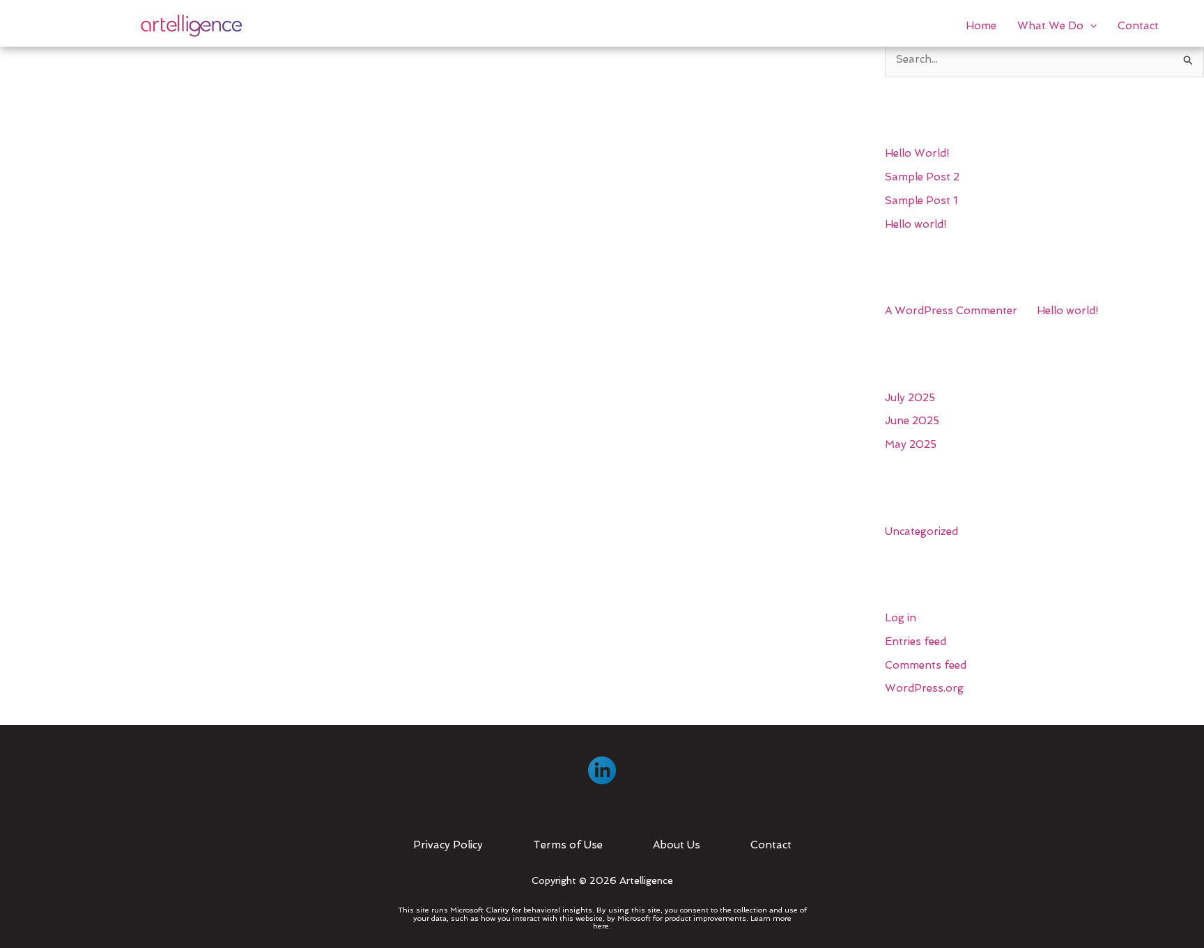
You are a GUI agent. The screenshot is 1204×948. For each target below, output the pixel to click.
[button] (1090, 26)
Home (981, 26)
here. (602, 926)
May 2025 (910, 444)
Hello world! (915, 224)
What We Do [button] (1050, 26)
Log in (900, 618)
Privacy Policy (448, 845)
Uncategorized (921, 531)
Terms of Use (568, 845)
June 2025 (912, 420)
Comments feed (925, 665)
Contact (1138, 26)
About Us (676, 845)
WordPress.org (924, 688)
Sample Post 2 (922, 177)
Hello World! (917, 153)
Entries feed (915, 641)
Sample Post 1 (921, 200)
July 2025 (910, 397)
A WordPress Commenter (951, 310)
